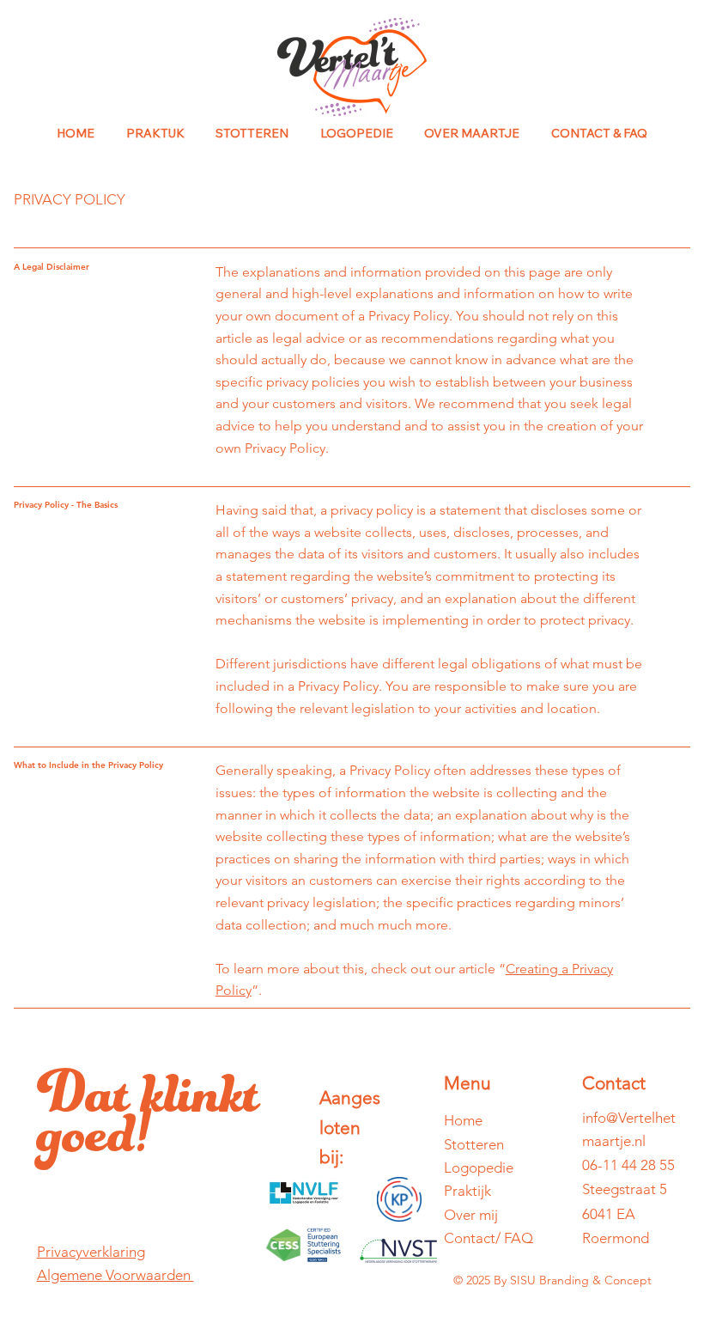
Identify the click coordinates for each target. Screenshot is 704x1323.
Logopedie (478, 1167)
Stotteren (474, 1144)
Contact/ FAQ (488, 1238)
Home (463, 1120)
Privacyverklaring (91, 1251)
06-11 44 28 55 (628, 1165)
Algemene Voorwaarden (115, 1274)
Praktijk (467, 1190)
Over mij (471, 1214)
